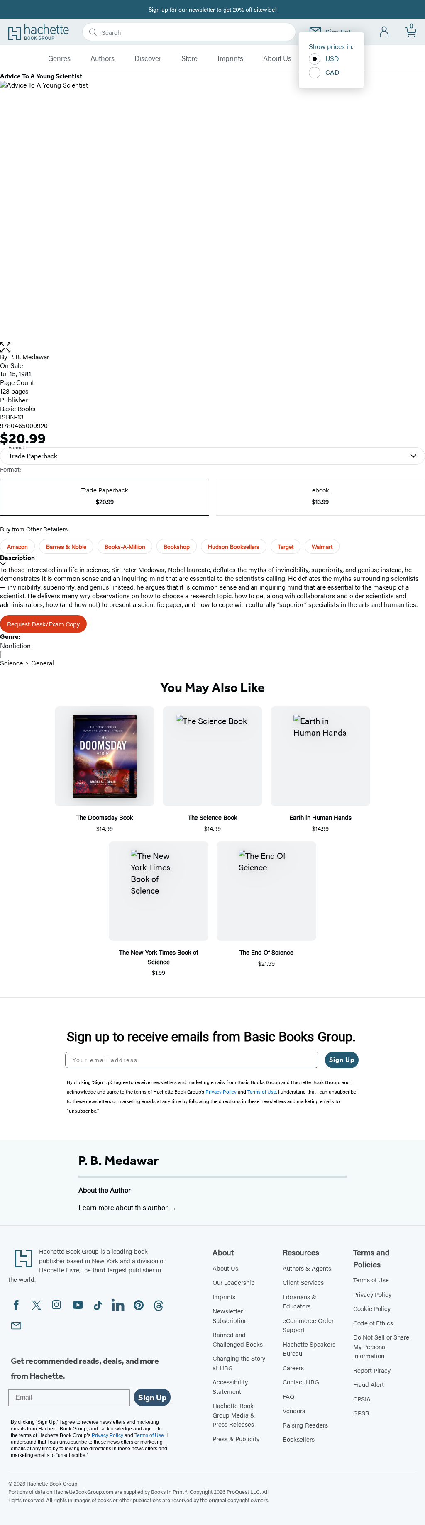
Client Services (303, 1282)
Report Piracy (372, 1370)
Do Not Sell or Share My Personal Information (381, 1346)
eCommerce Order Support (308, 1325)
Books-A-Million (125, 546)
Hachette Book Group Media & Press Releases (233, 1414)
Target (285, 546)
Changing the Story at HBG (238, 1363)
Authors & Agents (307, 1268)
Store (189, 58)
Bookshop (177, 546)
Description (17, 558)
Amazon (17, 546)
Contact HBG (301, 1381)
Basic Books (18, 408)
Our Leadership (233, 1282)
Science (11, 662)
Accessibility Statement (230, 1386)
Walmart (322, 546)
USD (332, 58)
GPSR (361, 1412)
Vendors (294, 1410)
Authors (102, 58)
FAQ (288, 1396)
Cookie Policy (372, 1308)
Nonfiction (15, 645)
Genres (59, 58)
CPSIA (362, 1398)
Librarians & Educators (299, 1301)
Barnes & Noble (66, 546)
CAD (332, 72)
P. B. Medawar (118, 1160)
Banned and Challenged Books (237, 1339)
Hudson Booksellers (233, 546)
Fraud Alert (368, 1384)
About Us (277, 58)
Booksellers (299, 1439)
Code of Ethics (373, 1322)
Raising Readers (305, 1424)
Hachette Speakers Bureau (309, 1349)
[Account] (384, 32)
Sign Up (341, 1060)
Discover (147, 58)
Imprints (230, 58)
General (42, 662)
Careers (293, 1367)
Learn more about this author (123, 1207)
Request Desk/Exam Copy (43, 623)
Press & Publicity (235, 1438)
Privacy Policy (372, 1294)
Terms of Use (371, 1279)
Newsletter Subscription (229, 1315)
